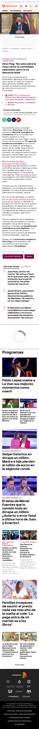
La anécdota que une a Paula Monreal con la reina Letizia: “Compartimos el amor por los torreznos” (10, 650)
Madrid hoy (30, 99)
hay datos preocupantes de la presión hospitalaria (14, 163)
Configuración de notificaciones (19, 721)
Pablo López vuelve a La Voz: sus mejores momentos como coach (18, 385)
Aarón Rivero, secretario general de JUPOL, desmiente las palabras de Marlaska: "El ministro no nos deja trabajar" (21, 296)
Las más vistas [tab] (11, 266)
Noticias (27, 11)
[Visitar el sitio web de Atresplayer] (15, 696)
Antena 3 (5, 48)
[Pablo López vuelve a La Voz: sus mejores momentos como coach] (19, 367)
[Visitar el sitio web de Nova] (10, 686)
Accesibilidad (19, 724)
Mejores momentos (11, 451)
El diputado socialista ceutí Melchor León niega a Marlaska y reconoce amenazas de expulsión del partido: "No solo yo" (21, 313)
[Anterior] (1, 2)
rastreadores (26, 175)
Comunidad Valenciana (13, 256)
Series (5, 11)
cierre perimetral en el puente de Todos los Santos (18, 200)
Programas (15, 11)
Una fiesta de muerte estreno (14, 2)
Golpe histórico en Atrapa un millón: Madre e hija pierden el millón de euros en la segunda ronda (18, 461)
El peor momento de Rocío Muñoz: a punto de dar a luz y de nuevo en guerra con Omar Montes (10, 416)
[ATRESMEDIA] (19, 675)
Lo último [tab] (26, 266)
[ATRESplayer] (31, 6)
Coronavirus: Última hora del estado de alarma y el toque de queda (20, 97)
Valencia (29, 256)
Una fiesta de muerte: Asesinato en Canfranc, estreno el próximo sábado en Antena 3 (27, 550)
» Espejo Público (26, 48)
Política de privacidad (24, 710)
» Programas (14, 48)
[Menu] (36, 6)
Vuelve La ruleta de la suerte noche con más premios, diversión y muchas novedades (9, 554)
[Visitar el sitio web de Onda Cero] (10, 691)
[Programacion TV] (26, 6)
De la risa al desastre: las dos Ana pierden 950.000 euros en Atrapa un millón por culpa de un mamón (28, 417)
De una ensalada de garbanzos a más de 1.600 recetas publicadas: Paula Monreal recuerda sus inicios (28, 651)
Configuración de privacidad (19, 717)
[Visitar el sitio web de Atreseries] (29, 686)
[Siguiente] (37, 2)
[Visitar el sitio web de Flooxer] (26, 696)
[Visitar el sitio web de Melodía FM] (29, 691)
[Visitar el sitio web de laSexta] (19, 681)
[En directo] (21, 6)
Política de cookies (11, 714)
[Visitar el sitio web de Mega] (19, 686)
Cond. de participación (27, 714)
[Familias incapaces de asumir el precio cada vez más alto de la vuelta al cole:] (19, 590)
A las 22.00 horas (28, 542)
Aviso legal (11, 710)
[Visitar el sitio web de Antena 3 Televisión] (10, 681)
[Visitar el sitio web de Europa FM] (19, 691)
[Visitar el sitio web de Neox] (29, 681)
